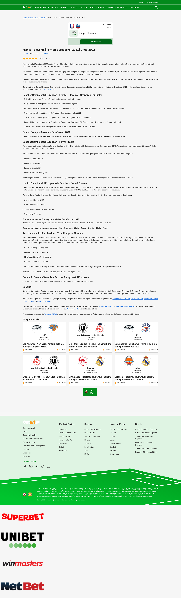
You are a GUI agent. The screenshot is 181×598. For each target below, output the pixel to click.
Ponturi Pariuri (40, 7)
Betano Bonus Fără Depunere (146, 433)
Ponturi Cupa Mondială (67, 433)
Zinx (86, 450)
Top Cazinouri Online (92, 436)
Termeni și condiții (29, 435)
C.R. (27, 53)
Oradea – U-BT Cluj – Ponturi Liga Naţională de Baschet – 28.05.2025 (44, 378)
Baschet (42, 18)
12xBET (113, 450)
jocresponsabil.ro (147, 496)
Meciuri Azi (63, 7)
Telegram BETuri (50, 314)
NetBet (87, 440)
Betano (112, 440)
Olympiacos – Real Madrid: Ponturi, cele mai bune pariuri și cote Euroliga (90, 378)
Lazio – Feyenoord (44, 301)
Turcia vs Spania (49, 89)
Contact (26, 449)
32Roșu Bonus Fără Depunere (146, 448)
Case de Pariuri (120, 7)
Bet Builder (63, 450)
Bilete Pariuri (52, 7)
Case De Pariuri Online (118, 429)
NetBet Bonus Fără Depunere (146, 429)
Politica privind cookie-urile (33, 439)
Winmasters (114, 454)
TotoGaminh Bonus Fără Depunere (144, 437)
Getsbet (113, 447)
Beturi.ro (39, 488)
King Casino (89, 447)
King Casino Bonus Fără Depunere (144, 444)
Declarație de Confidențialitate (34, 446)
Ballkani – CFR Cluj (105, 306)
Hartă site (26, 456)
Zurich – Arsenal (137, 299)
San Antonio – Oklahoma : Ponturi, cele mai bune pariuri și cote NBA (136, 345)
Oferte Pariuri (83, 7)
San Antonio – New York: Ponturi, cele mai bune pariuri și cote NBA (43, 345)
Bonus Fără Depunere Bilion (145, 452)
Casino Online (133, 7)
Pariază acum (96, 41)
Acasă (25, 18)
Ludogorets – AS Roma (121, 299)
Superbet (87, 443)
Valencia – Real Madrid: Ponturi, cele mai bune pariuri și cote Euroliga (135, 378)
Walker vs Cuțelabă (73, 309)
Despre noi (27, 453)
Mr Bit (86, 454)
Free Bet (110, 7)
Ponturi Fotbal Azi (65, 440)
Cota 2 (61, 447)
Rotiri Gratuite (89, 433)
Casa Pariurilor (115, 443)
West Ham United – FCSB (125, 306)
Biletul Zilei (63, 443)
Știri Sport (73, 7)
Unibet (112, 436)
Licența (25, 431)
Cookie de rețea (29, 442)
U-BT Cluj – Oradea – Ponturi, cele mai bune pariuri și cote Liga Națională (90, 345)
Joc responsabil (29, 428)
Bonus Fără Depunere (97, 7)
